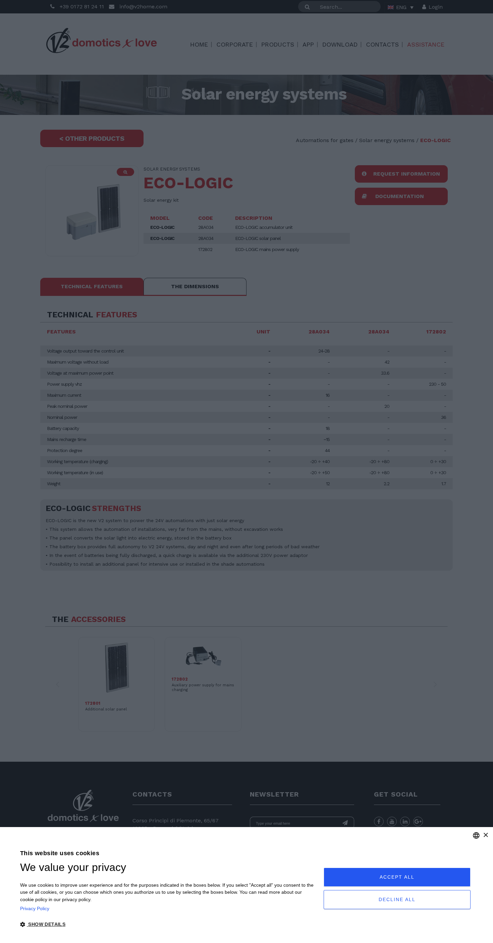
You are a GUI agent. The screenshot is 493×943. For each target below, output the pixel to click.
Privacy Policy (34, 908)
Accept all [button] (397, 877)
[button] (167, 925)
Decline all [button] (397, 899)
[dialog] (246, 885)
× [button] (485, 835)
